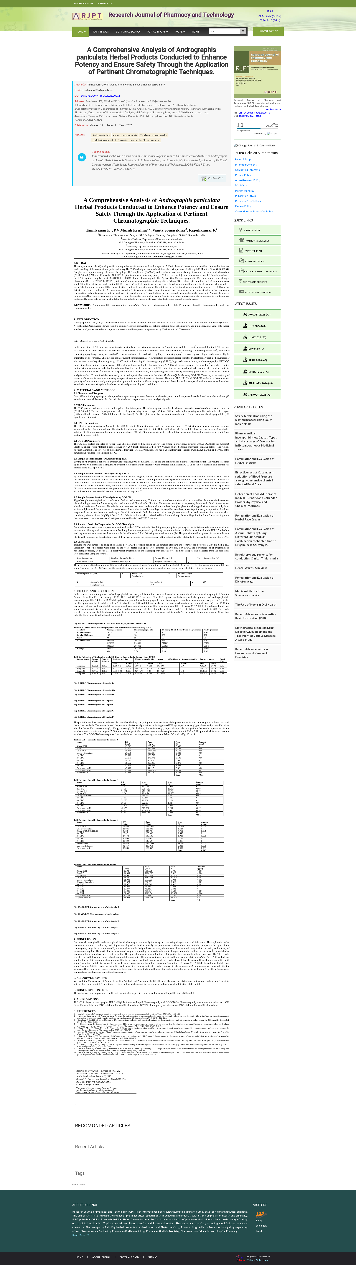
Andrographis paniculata (125, 135)
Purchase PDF (215, 177)
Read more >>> (273, 109)
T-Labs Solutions (257, 1260)
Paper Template (253, 251)
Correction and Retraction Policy (254, 211)
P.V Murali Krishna (113, 84)
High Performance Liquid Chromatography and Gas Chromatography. (126, 140)
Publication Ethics (245, 195)
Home (80, 31)
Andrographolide (101, 135)
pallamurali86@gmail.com (99, 90)
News (196, 31)
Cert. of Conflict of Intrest (260, 271)
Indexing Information (257, 292)
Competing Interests (247, 169)
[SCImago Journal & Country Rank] (254, 145)
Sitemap (152, 1257)
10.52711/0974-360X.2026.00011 (100, 95)
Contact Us (104, 3)
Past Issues (101, 31)
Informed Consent (246, 164)
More (179, 31)
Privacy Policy (243, 175)
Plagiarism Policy (244, 190)
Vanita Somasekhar (136, 84)
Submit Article (268, 31)
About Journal (83, 3)
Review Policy (243, 206)
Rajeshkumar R (156, 84)
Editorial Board (128, 31)
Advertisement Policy (247, 180)
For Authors (156, 31)
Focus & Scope (243, 159)
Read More (79, 1235)
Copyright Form (254, 261)
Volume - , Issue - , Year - (111, 125)
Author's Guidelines (256, 240)
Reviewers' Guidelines (248, 201)
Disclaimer (241, 185)
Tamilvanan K (94, 84)
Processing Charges (254, 282)
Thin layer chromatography (153, 135)
